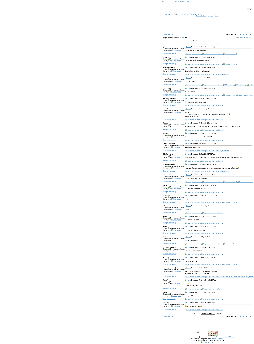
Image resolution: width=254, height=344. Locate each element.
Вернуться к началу (169, 53)
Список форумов (168, 34)
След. (250, 34)
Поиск (198, 16)
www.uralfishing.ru (229, 337)
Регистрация (168, 14)
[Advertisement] (207, 326)
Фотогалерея (183, 14)
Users (204, 16)
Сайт (175, 14)
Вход (216, 16)
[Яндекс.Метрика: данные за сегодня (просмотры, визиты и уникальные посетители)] (207, 342)
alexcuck (182, 37)
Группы (210, 16)
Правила (193, 14)
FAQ (199, 14)
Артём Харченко (217, 339)
